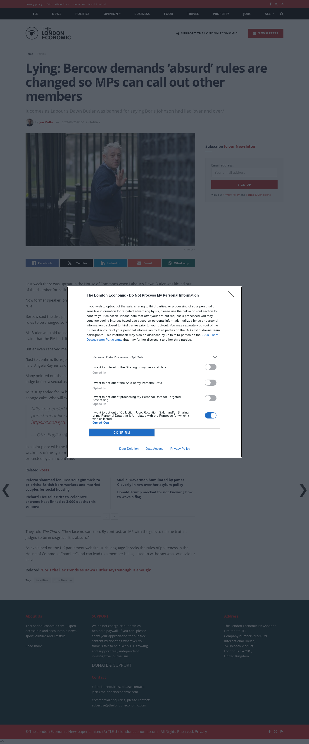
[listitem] (154, 357)
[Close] (232, 295)
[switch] (210, 367)
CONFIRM (122, 432)
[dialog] (154, 372)
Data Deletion (129, 448)
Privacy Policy (180, 448)
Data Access (154, 448)
